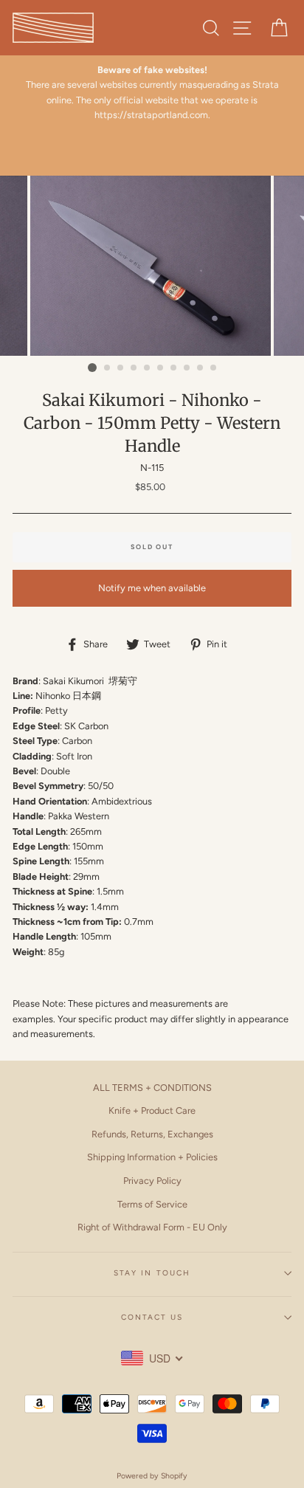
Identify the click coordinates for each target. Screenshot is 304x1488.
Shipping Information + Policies (152, 1156)
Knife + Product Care (152, 1110)
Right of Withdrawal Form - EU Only (152, 1227)
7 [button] (174, 368)
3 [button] (121, 368)
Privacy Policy (152, 1180)
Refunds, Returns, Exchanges (152, 1134)
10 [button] (214, 368)
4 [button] (134, 368)
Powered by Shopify (152, 1476)
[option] (152, 93)
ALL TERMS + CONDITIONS (152, 1087)
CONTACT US (152, 1317)
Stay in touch (152, 1273)
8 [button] (187, 368)
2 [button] (107, 368)
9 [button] (200, 368)
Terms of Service (152, 1204)
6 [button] (161, 368)
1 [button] (92, 367)
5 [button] (147, 368)
